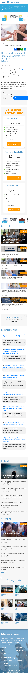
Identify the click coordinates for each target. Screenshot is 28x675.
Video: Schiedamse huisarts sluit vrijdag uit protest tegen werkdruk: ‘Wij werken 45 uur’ (14, 335)
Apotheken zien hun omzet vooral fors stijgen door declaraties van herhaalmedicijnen (13, 377)
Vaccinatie (18, 45)
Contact (15, 674)
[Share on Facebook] (15, 49)
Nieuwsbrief (18, 650)
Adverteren (18, 647)
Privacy (23, 672)
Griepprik (5, 45)
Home (3, 6)
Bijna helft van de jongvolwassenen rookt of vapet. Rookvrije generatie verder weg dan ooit (14, 439)
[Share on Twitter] (18, 49)
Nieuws (9, 6)
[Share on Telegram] (25, 49)
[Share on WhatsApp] (21, 49)
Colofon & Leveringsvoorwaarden (9, 672)
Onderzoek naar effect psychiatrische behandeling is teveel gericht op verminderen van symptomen (13, 351)
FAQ (2, 650)
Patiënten (12, 45)
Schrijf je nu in (6, 653)
